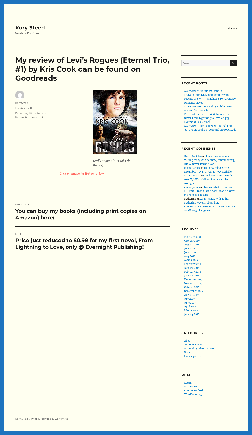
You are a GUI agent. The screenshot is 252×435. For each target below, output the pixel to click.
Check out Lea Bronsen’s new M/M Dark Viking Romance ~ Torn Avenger (208, 179)
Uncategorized (34, 116)
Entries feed (191, 386)
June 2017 (190, 302)
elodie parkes (192, 167)
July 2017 (189, 298)
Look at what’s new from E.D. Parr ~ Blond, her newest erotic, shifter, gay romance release (210, 191)
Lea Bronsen (191, 175)
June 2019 (190, 252)
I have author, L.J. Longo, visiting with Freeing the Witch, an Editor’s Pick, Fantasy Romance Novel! (210, 98)
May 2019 (190, 256)
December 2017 (193, 279)
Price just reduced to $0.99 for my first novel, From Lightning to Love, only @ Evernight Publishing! (207, 118)
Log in (188, 382)
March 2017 (191, 310)
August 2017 (191, 295)
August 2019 (191, 244)
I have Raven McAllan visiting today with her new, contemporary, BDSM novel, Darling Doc (209, 160)
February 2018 (192, 271)
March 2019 (191, 260)
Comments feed (193, 390)
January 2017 (191, 314)
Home (232, 28)
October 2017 (192, 287)
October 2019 (192, 240)
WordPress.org (193, 394)
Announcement (193, 344)
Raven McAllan (193, 156)
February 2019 (192, 264)
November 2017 (193, 283)
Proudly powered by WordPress (49, 418)
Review (19, 116)
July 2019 (189, 248)
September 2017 (193, 291)
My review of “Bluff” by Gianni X (203, 91)
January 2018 (191, 275)
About (187, 340)
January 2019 (192, 267)
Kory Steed (30, 27)
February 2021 (192, 236)
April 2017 (190, 306)
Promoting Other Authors (30, 113)
